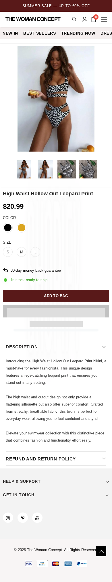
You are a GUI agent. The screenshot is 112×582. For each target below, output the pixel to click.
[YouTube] (37, 518)
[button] (56, 311)
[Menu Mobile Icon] (104, 19)
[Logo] (33, 19)
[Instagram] (8, 518)
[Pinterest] (23, 518)
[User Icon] (84, 19)
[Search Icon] (74, 19)
